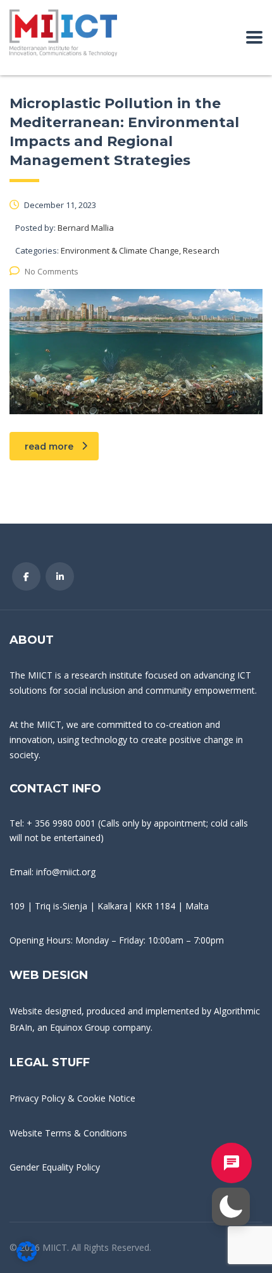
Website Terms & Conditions (68, 1133)
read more (49, 446)
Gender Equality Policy (54, 1167)
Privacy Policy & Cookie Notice (72, 1098)
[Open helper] (231, 1163)
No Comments (51, 271)
